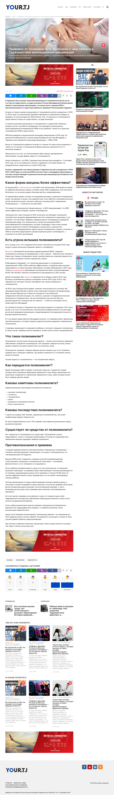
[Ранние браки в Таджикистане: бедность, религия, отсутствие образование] (92, 263)
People (60, 7)
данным (11, 251)
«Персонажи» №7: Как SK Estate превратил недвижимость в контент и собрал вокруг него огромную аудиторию (95, 243)
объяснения (20, 560)
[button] (103, 7)
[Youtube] (89, 767)
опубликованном (26, 187)
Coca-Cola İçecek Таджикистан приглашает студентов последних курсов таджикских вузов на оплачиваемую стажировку (89, 325)
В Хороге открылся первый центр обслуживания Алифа (89, 110)
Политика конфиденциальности (16, 787)
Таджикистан (32, 560)
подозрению (18, 270)
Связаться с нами (20, 783)
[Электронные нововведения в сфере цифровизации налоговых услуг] (92, 176)
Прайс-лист (87, 7)
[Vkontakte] (95, 767)
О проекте (8, 783)
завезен (27, 277)
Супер (45, 589)
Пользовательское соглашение (16, 785)
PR (80, 7)
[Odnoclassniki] (100, 767)
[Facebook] (84, 767)
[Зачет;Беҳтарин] (46, 628)
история (59, 642)
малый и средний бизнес (12, 643)
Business (73, 7)
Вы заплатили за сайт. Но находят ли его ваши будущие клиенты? (15, 649)
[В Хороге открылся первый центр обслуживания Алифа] (92, 100)
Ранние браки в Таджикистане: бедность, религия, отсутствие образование (88, 275)
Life (66, 7)
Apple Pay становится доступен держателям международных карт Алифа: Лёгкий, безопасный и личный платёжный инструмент (91, 161)
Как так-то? (67, 589)
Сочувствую (32, 589)
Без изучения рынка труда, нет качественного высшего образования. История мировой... (25, 610)
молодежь (41, 642)
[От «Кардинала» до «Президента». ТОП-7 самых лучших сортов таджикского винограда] (92, 288)
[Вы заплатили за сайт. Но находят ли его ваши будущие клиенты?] (15, 633)
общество (32, 643)
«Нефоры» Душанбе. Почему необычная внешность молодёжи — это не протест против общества (39, 649)
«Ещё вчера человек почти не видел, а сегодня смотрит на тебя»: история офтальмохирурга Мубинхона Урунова (62, 649)
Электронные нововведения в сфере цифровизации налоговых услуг (90, 186)
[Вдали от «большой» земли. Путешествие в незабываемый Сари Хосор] (79, 233)
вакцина (10, 560)
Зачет (10, 589)
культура (34, 642)
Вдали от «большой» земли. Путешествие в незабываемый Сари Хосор (96, 232)
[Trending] (103, 45)
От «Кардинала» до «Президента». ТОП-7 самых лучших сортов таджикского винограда (90, 300)
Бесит (20, 589)
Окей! (55, 589)
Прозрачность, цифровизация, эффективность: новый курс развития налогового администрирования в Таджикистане (91, 135)
